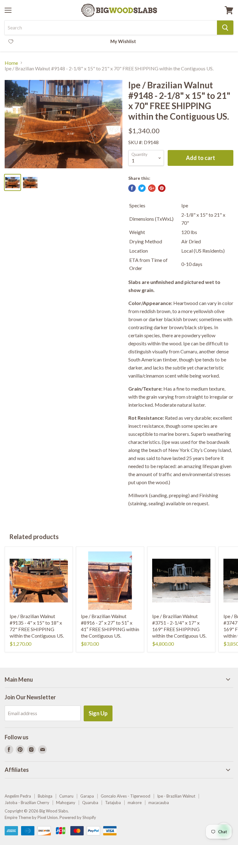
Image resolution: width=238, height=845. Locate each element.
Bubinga (45, 796)
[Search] (225, 27)
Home (11, 63)
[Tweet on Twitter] (142, 188)
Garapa (87, 796)
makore (135, 802)
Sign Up (98, 713)
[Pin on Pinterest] (161, 188)
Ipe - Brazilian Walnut (176, 796)
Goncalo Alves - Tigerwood (125, 796)
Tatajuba (113, 802)
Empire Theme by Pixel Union (31, 817)
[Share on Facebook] (132, 188)
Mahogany (65, 802)
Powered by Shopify (78, 817)
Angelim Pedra (18, 796)
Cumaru (66, 796)
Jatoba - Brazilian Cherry (27, 802)
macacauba (158, 802)
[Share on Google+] (152, 188)
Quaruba (90, 802)
